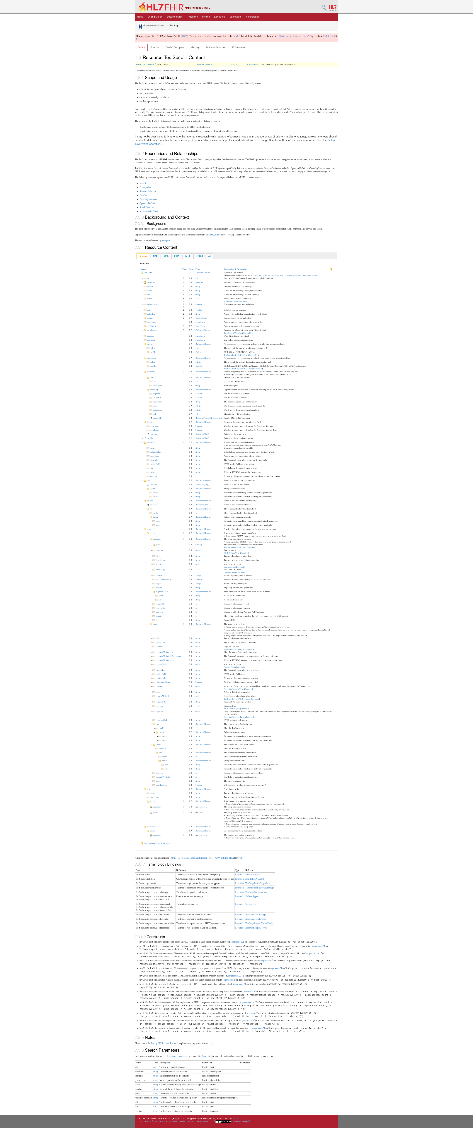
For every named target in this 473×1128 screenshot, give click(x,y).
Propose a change (240, 1121)
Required (244, 301)
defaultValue (155, 452)
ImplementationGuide (148, 211)
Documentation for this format (156, 843)
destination (151, 358)
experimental (152, 304)
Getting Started (155, 16)
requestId (160, 604)
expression (154, 460)
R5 (324, 36)
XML (173, 858)
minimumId (161, 678)
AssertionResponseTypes (234, 717)
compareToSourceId (164, 652)
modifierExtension (311, 275)
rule (148, 480)
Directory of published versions (292, 36)
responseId (160, 608)
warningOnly (161, 785)
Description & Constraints (235, 269)
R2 (137, 39)
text (281, 275)
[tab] (143, 256)
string (197, 286)
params (159, 587)
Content (141, 47)
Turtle (240, 858)
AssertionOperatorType (234, 689)
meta (255, 275)
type (158, 544)
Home (140, 16)
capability (154, 389)
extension (297, 275)
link (151, 377)
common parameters (179, 1056)
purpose (150, 336)
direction (160, 646)
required (156, 393)
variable (150, 442)
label (158, 556)
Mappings (195, 47)
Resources (192, 16)
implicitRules (264, 275)
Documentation (174, 16)
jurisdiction (152, 330)
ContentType (229, 567)
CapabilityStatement (148, 199)
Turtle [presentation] (188, 256)
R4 (332, 36)
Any (206, 434)
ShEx (231, 858)
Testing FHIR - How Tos (162, 1043)
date (149, 310)
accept (158, 564)
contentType (161, 570)
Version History (161, 1121)
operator (159, 686)
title (148, 294)
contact (150, 318)
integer (198, 348)
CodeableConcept (202, 330)
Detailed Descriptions (175, 47)
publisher (151, 314)
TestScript (148, 272)
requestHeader (162, 591)
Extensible (247, 333)
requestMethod (162, 696)
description (151, 322)
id (251, 275)
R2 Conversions (239, 47)
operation (157, 539)
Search (148, 1121)
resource (153, 434)
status (149, 298)
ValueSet (143, 183)
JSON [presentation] (177, 256)
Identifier (199, 282)
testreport (166, 240)
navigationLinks (163, 682)
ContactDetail (201, 318)
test (148, 789)
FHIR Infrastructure (145, 64)
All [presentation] (209, 256)
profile (153, 352)
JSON (179, 858)
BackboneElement (203, 344)
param (152, 488)
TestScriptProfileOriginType (236, 355)
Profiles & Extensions (215, 47)
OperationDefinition (148, 203)
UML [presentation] (155, 256)
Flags (184, 269)
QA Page (237, 1118)
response (159, 711)
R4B (328, 36)
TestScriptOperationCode (234, 547)
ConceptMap (145, 187)
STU (183, 36)
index (152, 348)
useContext (151, 326)
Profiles (206, 16)
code (197, 298)
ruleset (150, 501)
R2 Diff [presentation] (199, 256)
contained (288, 275)
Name (143, 269)
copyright (151, 340)
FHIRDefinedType (232, 553)
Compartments (253, 64)
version (150, 286)
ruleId (155, 513)
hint (151, 468)
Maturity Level (203, 64)
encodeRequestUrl (163, 579)
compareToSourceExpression (168, 656)
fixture (150, 422)
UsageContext (201, 326)
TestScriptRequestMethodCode (237, 699)
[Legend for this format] (330, 269)
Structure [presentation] (143, 256)
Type (197, 269)
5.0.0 (238, 36)
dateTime (199, 310)
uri (196, 278)
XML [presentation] (166, 256)
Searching (206, 1056)
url (148, 278)
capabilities (157, 418)
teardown (151, 827)
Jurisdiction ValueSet (233, 333)
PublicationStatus (231, 301)
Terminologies (252, 16)
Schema (193, 858)
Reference (199, 418)
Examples (155, 47)
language (275, 275)
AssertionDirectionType (234, 649)
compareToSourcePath (165, 660)
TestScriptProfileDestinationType (238, 369)
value (155, 496)
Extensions (219, 16)
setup (149, 529)
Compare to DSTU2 (204, 1121)
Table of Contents (177, 1121)
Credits (190, 1121)
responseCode (162, 720)
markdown (200, 322)
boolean (198, 304)
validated (157, 398)
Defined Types (251, 896)
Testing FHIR (214, 234)
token (155, 1075)
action (152, 533)
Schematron (202, 858)
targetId (159, 616)
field (161, 596)
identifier (151, 282)
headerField (155, 464)
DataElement (145, 195)
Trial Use (232, 64)
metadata (151, 372)
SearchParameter (146, 207)
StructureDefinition (147, 191)
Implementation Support (154, 25)
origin (149, 344)
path (152, 472)
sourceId (153, 476)
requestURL (161, 702)
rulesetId (162, 748)
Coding (198, 352)
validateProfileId (163, 777)
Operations (235, 16)
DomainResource (202, 272)
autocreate (154, 426)
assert (155, 624)
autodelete (154, 430)
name (149, 290)
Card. (191, 269)
